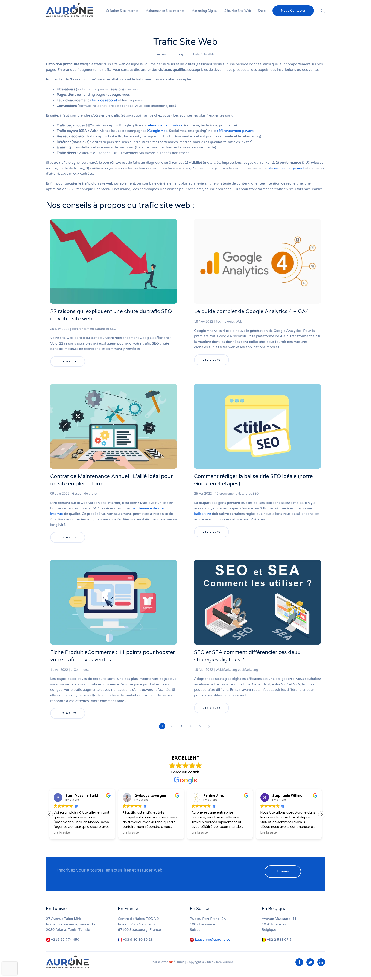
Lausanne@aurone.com (214, 939)
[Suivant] (209, 726)
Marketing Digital (204, 11)
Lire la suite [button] (62, 833)
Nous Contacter (293, 10)
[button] (321, 814)
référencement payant (235, 131)
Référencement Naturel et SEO (94, 329)
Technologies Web (229, 321)
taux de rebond (104, 100)
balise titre (202, 514)
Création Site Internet (122, 11)
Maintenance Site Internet (164, 11)
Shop (262, 11)
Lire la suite (67, 361)
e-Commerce (80, 670)
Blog (179, 54)
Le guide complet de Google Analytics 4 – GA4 (251, 311)
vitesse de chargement (286, 168)
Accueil (162, 54)
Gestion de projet (84, 493)
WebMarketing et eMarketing (237, 670)
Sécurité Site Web (237, 11)
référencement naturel (165, 125)
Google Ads (157, 131)
